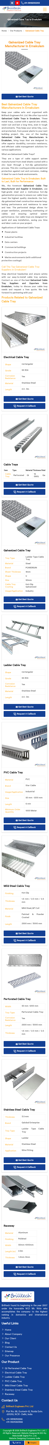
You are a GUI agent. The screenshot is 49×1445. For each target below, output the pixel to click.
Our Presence (12, 1355)
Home (4, 31)
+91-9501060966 (14, 1422)
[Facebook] (12, 3)
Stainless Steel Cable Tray (19, 1390)
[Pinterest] (17, 3)
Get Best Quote (25, 399)
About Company (13, 1334)
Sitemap (9, 1351)
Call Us (18, 1443)
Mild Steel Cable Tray (16, 1385)
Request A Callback (26, 406)
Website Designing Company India (24, 1438)
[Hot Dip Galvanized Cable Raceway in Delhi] (24, 329)
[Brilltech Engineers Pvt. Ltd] (12, 8)
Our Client (10, 1338)
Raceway (9, 1394)
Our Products (16, 31)
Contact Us (11, 1347)
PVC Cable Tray (13, 1381)
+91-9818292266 (32, 3)
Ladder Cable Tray (15, 1377)
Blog (7, 1343)
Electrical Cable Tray (16, 1372)
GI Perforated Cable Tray (18, 1368)
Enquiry (33, 1443)
